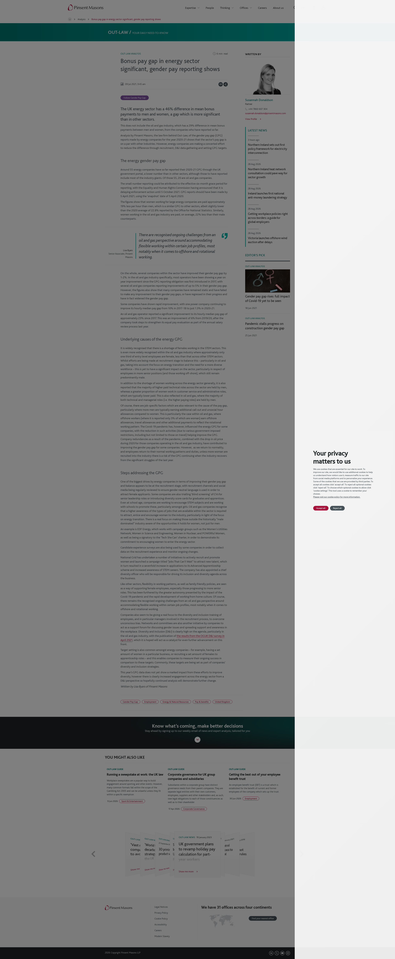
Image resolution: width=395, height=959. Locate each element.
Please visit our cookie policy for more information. (336, 496)
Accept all (320, 508)
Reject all (337, 508)
